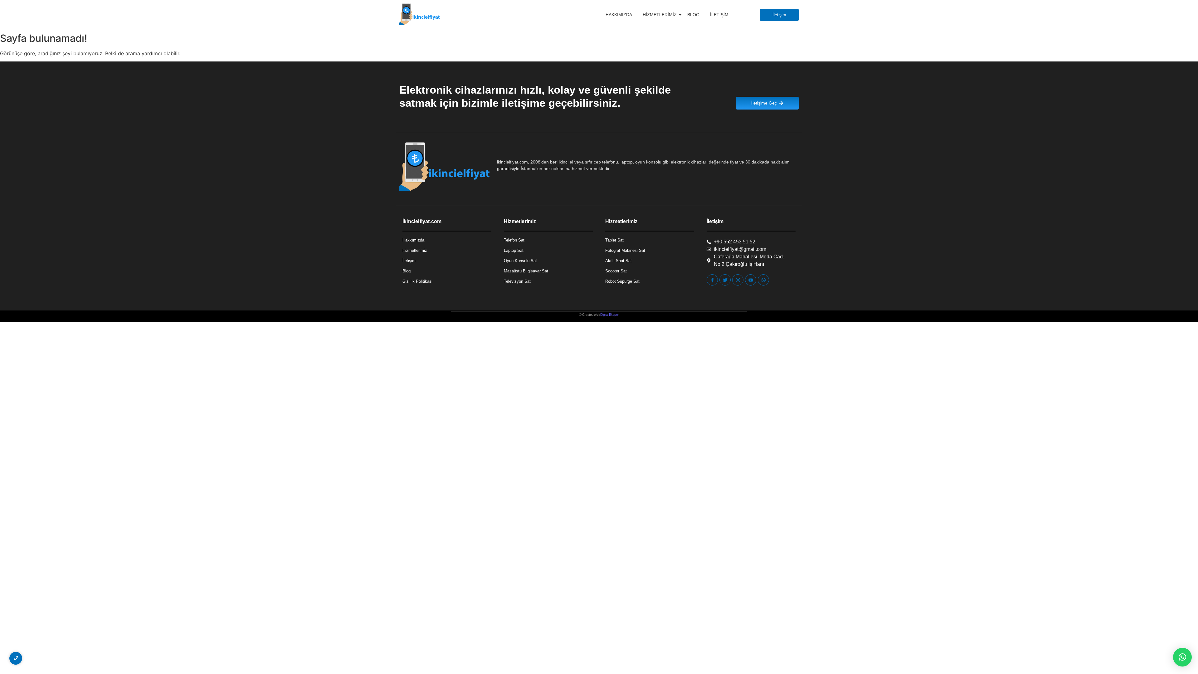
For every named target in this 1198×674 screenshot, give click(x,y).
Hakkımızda (619, 14)
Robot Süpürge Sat (622, 281)
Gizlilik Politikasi (417, 281)
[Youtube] (750, 280)
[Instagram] (737, 280)
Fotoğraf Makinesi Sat (625, 250)
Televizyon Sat (517, 281)
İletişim (719, 14)
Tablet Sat (614, 240)
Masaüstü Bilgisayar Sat (526, 271)
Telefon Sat (514, 240)
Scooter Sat (616, 271)
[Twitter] (725, 280)
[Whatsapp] (763, 280)
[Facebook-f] (712, 280)
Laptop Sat (514, 250)
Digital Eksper (609, 314)
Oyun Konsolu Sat (520, 260)
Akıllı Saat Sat (618, 260)
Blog (693, 14)
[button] (1182, 657)
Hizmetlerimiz (660, 14)
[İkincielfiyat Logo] (419, 14)
